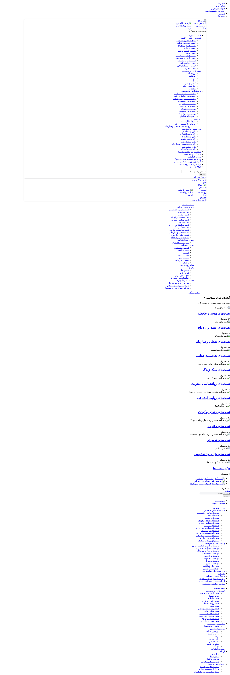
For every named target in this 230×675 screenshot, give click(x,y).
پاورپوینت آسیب (189, 131)
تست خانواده (190, 48)
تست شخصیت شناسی (186, 43)
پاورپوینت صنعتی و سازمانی (183, 144)
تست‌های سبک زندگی (216, 370)
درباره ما (185, 270)
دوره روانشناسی (181, 247)
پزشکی (192, 88)
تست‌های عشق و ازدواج (214, 327)
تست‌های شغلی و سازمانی (212, 341)
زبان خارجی (183, 255)
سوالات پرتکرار (182, 275)
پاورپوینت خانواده (188, 139)
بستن (227, 491)
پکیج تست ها (221, 468)
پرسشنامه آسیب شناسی (185, 93)
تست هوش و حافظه (187, 61)
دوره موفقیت (183, 250)
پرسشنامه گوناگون (187, 114)
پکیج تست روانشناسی (186, 40)
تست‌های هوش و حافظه (214, 313)
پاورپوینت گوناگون (188, 149)
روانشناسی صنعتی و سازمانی (177, 126)
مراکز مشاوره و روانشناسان (176, 288)
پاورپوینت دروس (188, 141)
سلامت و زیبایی (189, 86)
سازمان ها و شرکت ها (179, 283)
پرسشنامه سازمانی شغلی (184, 98)
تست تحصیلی (190, 53)
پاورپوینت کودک (189, 146)
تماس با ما (184, 273)
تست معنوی (190, 68)
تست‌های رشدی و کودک (214, 412)
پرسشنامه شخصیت (187, 101)
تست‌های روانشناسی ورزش (207, 528)
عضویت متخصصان (180, 242)
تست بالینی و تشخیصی (185, 58)
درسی (193, 78)
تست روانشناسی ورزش (178, 225)
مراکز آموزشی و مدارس (178, 285)
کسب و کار (191, 83)
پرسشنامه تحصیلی (187, 103)
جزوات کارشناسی (188, 121)
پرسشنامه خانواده (188, 106)
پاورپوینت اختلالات (188, 134)
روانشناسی (191, 73)
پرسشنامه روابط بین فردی (184, 96)
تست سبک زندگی (188, 63)
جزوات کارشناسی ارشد (185, 124)
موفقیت (192, 76)
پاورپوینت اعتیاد (189, 136)
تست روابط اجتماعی (186, 66)
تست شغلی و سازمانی (186, 55)
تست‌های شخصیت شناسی (212, 355)
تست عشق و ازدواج (187, 45)
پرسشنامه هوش (188, 109)
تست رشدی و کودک (187, 50)
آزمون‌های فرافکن (187, 116)
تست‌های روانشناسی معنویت (210, 383)
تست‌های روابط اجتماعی (213, 398)
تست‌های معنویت (211, 525)
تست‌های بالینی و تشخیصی (212, 454)
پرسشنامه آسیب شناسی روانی (205, 546)
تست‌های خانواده (219, 426)
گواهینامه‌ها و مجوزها (180, 278)
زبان (194, 81)
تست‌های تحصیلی (218, 440)
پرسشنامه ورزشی (187, 111)
